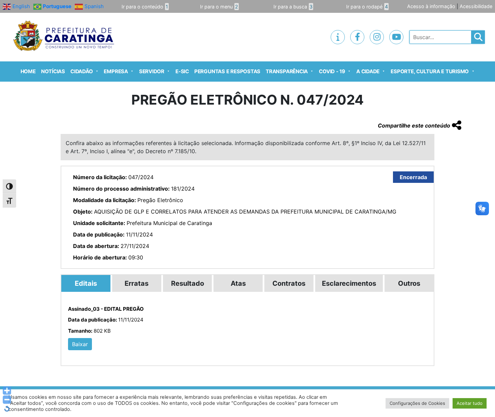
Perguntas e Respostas (227, 71)
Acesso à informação (431, 6)
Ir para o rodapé (367, 6)
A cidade (368, 71)
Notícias (53, 71)
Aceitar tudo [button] (470, 403)
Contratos (288, 283)
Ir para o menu (219, 6)
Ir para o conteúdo (145, 6)
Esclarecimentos (349, 283)
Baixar (80, 344)
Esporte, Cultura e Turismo (430, 71)
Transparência (287, 71)
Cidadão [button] (81, 71)
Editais (86, 283)
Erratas (136, 283)
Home (28, 71)
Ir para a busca (292, 6)
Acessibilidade (476, 6)
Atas (238, 283)
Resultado (187, 283)
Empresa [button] (116, 71)
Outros (409, 283)
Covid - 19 (332, 71)
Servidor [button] (151, 71)
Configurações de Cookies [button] (417, 403)
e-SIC (182, 71)
